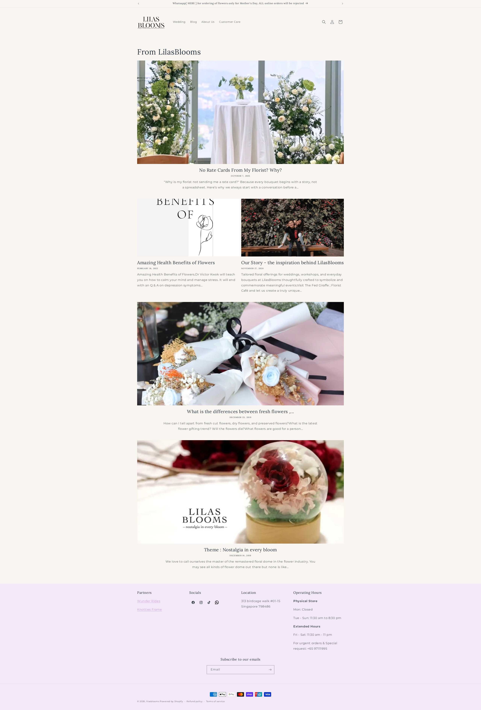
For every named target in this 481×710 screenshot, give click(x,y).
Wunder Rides (148, 601)
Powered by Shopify (171, 701)
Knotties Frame (149, 609)
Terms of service (215, 701)
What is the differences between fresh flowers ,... (240, 411)
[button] (324, 22)
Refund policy (194, 701)
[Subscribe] (270, 669)
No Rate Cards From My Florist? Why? (240, 170)
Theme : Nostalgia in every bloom (240, 550)
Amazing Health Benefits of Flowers (176, 262)
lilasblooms (152, 701)
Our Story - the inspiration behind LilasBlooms (292, 262)
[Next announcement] (342, 3)
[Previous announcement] (138, 3)
